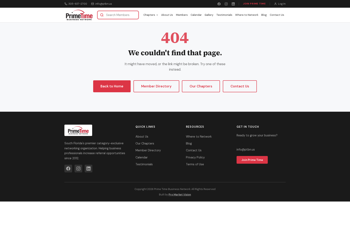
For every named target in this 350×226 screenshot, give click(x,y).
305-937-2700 (77, 3)
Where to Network (246, 15)
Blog (264, 15)
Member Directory (156, 86)
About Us (167, 15)
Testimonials (224, 15)
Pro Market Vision (180, 194)
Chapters (149, 15)
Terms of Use (195, 164)
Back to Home (111, 86)
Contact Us (277, 15)
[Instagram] (226, 3)
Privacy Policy (195, 157)
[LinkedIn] (233, 3)
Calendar (196, 15)
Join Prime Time (254, 3)
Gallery (209, 15)
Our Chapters (201, 86)
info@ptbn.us (103, 3)
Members (182, 15)
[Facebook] (219, 3)
